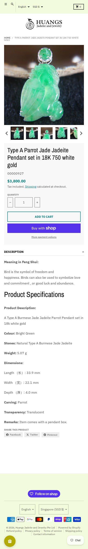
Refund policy (14, 530)
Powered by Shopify (69, 527)
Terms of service (53, 530)
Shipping (30, 186)
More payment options (44, 236)
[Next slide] (81, 133)
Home (7, 37)
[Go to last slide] (7, 133)
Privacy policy (32, 530)
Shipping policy (73, 530)
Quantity (13, 194)
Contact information (44, 534)
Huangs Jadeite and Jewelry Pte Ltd (35, 527)
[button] (17, 133)
